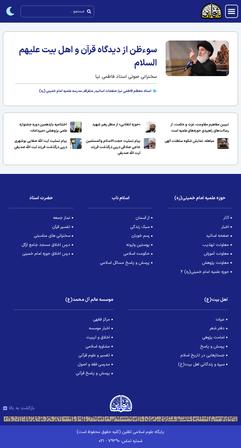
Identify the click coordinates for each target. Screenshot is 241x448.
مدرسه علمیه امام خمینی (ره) (60, 91)
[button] (231, 11)
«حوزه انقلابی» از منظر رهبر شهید (116, 124)
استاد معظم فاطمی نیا (134, 91)
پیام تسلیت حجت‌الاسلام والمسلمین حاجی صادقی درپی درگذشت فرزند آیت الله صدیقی (113, 147)
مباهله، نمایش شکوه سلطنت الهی (189, 141)
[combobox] (57, 11)
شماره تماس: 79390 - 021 (120, 441)
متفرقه (88, 91)
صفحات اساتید (106, 91)
